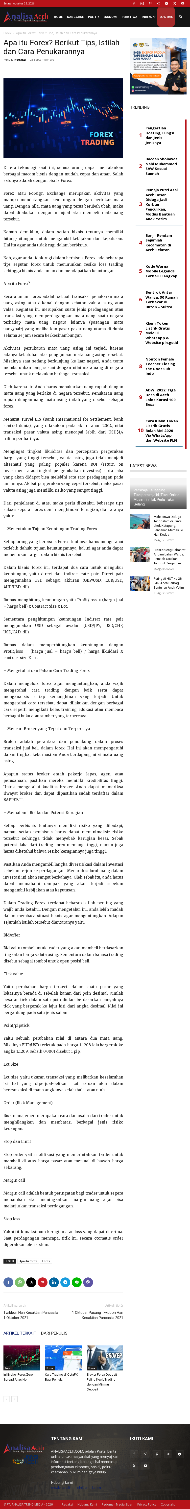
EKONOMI (110, 17)
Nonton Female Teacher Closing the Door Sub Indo (160, 366)
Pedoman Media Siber (117, 1504)
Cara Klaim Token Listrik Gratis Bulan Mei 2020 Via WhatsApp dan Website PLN (161, 431)
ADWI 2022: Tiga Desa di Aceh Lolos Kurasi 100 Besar (160, 397)
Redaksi (20, 59)
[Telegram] (166, 3)
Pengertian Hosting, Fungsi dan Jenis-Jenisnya (159, 135)
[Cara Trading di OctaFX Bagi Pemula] (63, 1357)
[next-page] (14, 1399)
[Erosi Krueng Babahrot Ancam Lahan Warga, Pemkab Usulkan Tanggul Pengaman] (140, 554)
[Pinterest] (150, 3)
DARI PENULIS (54, 1333)
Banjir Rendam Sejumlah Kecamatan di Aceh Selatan (158, 242)
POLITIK (93, 17)
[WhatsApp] (20, 1282)
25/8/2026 (166, 17)
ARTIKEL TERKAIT (19, 1333)
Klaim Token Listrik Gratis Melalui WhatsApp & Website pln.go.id (161, 333)
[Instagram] (142, 3)
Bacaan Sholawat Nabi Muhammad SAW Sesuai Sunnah (161, 166)
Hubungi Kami (87, 1504)
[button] (181, 17)
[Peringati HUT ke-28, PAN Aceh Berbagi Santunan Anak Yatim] (140, 583)
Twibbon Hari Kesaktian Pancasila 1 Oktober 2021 (30, 1315)
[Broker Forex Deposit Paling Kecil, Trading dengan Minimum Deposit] (105, 1357)
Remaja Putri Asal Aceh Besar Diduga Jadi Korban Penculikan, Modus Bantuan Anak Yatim (161, 204)
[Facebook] (134, 3)
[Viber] (88, 1282)
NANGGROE (75, 17)
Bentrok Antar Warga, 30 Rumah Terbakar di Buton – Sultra (161, 299)
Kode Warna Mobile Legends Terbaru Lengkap (161, 271)
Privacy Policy (146, 1504)
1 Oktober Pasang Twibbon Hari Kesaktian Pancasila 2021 (97, 1315)
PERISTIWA (129, 17)
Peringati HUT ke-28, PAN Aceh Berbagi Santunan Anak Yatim (169, 583)
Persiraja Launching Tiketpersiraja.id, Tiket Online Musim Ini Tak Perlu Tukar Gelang (156, 497)
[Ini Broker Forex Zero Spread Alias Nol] (21, 1357)
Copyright (168, 1504)
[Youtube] (183, 3)
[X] (174, 3)
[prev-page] (6, 1399)
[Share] (158, 3)
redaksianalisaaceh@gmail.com (76, 1487)
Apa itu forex (28, 1261)
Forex (7, 33)
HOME (58, 17)
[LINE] (77, 1282)
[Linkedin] (54, 1282)
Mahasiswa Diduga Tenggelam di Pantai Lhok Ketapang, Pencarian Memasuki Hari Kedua (168, 525)
